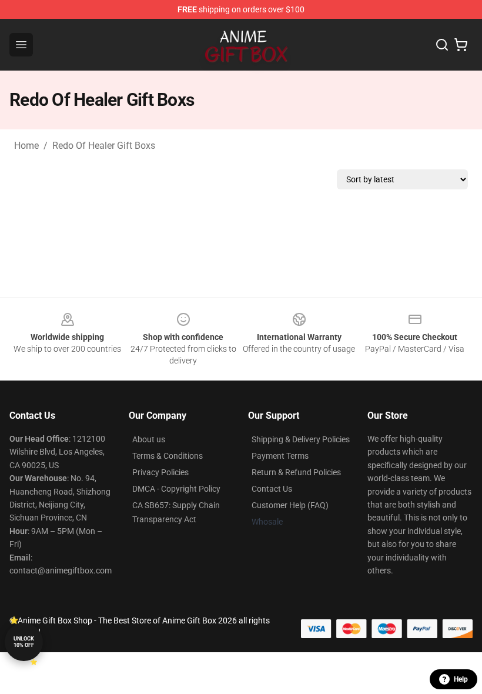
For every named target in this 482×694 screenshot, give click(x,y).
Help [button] (461, 679)
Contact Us (272, 488)
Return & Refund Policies (296, 472)
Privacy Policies (160, 472)
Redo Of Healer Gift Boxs (103, 145)
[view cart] (461, 45)
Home (26, 145)
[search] (442, 45)
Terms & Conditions (167, 456)
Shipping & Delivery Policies (301, 439)
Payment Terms (280, 456)
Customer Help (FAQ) (290, 505)
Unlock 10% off (24, 642)
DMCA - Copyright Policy (176, 488)
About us (148, 439)
